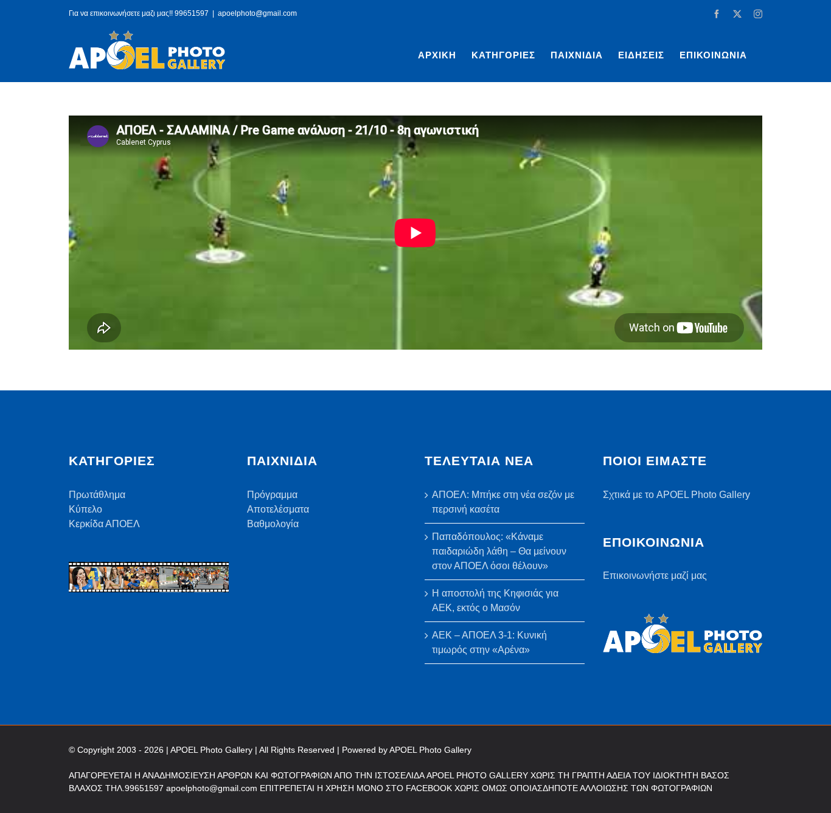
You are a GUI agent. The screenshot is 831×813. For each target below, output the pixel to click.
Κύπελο (85, 509)
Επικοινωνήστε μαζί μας (655, 575)
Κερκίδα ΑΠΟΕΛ (104, 524)
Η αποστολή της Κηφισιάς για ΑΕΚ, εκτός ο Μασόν (495, 600)
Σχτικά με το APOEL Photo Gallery (676, 495)
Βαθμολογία (273, 524)
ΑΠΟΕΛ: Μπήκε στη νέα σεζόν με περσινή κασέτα (503, 502)
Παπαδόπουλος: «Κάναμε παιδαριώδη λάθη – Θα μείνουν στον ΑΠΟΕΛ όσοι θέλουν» (499, 551)
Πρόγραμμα (272, 495)
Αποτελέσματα (278, 509)
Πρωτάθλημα (97, 495)
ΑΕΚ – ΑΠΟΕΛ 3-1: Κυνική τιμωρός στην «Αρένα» (489, 642)
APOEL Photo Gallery (430, 750)
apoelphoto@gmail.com (257, 13)
